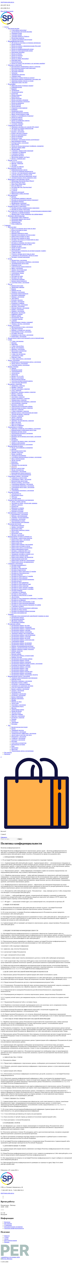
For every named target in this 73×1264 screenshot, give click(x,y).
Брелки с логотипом (17, 377)
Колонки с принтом (17, 404)
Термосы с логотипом (18, 292)
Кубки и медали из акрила (19, 133)
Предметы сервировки (18, 295)
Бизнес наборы (15, 652)
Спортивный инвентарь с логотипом (22, 485)
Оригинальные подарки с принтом (22, 408)
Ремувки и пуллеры (17, 511)
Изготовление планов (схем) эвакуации (23, 68)
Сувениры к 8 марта (17, 154)
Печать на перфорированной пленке (22, 49)
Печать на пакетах (17, 117)
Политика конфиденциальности (14, 1228)
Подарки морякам (16, 590)
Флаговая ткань (16, 60)
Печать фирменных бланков (19, 112)
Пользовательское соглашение (13, 1226)
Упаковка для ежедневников (20, 517)
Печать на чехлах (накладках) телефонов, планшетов (27, 146)
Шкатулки (14, 749)
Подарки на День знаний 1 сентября (22, 589)
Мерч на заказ (12, 227)
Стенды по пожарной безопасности (22, 171)
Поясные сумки (16, 357)
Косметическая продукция (19, 727)
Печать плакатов (16, 95)
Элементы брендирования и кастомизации (21, 500)
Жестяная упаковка (17, 620)
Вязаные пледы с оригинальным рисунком (24, 412)
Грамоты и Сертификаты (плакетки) (22, 116)
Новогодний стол (16, 543)
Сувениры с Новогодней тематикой (22, 150)
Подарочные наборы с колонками (21, 632)
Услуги (6, 27)
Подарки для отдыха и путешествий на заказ (25, 239)
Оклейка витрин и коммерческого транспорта (25, 208)
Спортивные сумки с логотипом (21, 479)
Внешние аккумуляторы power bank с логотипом (26, 436)
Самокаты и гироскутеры (19, 478)
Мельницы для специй (18, 312)
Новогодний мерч (16, 419)
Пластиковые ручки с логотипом (21, 331)
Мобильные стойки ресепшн (20, 193)
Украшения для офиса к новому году (22, 554)
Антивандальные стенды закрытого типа (23, 177)
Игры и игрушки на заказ (19, 230)
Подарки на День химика (19, 593)
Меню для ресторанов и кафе (20, 114)
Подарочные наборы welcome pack (21, 671)
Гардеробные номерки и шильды (21, 198)
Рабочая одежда (16, 679)
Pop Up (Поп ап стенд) (18, 182)
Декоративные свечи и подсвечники (22, 751)
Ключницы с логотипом (18, 471)
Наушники (14, 439)
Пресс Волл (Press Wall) (18, 184)
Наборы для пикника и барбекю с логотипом (25, 262)
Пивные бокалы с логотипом (20, 308)
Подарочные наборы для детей (20, 638)
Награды (14, 466)
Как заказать (8, 752)
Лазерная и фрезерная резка (16, 216)
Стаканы (14, 320)
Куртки (13, 720)
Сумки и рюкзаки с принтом (20, 411)
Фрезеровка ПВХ (16, 220)
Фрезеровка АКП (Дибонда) (20, 217)
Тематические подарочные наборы (21, 406)
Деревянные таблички (18, 74)
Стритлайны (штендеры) (18, 30)
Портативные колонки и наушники (22, 433)
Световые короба (16, 35)
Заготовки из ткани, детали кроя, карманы (24, 503)
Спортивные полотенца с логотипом (22, 490)
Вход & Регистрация (7, 11)
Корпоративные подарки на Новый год (20, 536)
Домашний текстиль (17, 730)
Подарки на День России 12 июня (21, 595)
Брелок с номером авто (18, 158)
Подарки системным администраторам (23, 611)
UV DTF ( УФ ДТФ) (17, 130)
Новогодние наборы (17, 541)
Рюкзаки (14, 343)
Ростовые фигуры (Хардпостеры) (21, 187)
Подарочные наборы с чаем (19, 668)
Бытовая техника (16, 435)
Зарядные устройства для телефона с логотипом (26, 428)
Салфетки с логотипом (18, 738)
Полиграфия (11, 84)
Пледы (13, 728)
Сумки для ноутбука (17, 346)
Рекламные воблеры (17, 201)
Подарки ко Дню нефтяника (19, 582)
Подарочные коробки (17, 619)
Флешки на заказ (16, 246)
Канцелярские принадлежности (21, 473)
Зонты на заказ (15, 249)
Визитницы (15, 463)
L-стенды (14, 190)
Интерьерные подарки (18, 744)
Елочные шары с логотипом (19, 143)
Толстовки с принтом (17, 397)
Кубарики (14, 109)
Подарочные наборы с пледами (20, 666)
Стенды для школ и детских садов (21, 174)
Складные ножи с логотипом (20, 282)
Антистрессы (15, 373)
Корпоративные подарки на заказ (21, 244)
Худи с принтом (16, 390)
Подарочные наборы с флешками (21, 627)
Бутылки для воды (17, 300)
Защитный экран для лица (19, 82)
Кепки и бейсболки (17, 697)
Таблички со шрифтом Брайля (20, 212)
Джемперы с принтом (18, 385)
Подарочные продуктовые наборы (21, 659)
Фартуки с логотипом (18, 716)
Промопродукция (16, 370)
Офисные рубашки (17, 714)
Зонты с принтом (16, 417)
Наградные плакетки (17, 525)
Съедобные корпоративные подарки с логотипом (26, 457)
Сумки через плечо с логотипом (21, 358)
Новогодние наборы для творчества (22, 557)
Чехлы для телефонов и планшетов (22, 447)
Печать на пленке (16, 47)
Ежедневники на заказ (18, 520)
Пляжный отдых (16, 265)
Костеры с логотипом (17, 306)
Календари (14, 93)
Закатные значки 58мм (18, 147)
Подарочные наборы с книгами (21, 636)
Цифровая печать (16, 87)
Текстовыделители (17, 328)
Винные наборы (16, 654)
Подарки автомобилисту (18, 565)
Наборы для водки (17, 651)
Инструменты (15, 274)
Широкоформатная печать (16, 41)
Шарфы (13, 700)
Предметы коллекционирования (21, 474)
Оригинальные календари (19, 558)
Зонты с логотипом (14, 360)
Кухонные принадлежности (19, 293)
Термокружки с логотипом (19, 304)
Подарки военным (17, 574)
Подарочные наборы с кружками (21, 673)
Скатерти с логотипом (18, 739)
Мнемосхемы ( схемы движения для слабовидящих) (27, 214)
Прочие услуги (12, 160)
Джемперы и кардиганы (18, 693)
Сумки (10, 339)
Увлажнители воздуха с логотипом (22, 444)
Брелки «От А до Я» (17, 376)
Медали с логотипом (17, 535)
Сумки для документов (18, 354)
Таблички (14, 73)
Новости (7, 1235)
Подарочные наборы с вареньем (21, 662)
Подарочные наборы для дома (20, 625)
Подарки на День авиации (19, 578)
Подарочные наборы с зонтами (20, 630)
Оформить (4, 837)
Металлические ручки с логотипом (22, 327)
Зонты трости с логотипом (19, 363)
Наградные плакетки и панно (20, 530)
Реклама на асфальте (17, 166)
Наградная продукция (14, 524)
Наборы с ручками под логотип (21, 330)
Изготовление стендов (15, 168)
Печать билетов (16, 104)
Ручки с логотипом (13, 325)
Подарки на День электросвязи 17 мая (23, 601)
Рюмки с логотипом (17, 309)
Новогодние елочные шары (19, 555)
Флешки (13, 438)
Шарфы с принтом (17, 387)
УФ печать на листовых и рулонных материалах (26, 42)
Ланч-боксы (15, 298)
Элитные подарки (13, 492)
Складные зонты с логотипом (20, 365)
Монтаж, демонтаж (17, 163)
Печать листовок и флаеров (19, 100)
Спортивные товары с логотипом (18, 476)
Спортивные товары (17, 273)
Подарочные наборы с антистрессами (22, 639)
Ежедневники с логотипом (19, 514)
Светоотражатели (16, 371)
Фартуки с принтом (17, 409)
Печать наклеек (16, 106)
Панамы (13, 719)
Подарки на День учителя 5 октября (22, 587)
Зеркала (13, 368)
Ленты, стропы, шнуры (18, 501)
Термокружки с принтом (18, 400)
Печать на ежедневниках (19, 135)
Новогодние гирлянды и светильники (23, 560)
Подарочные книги (17, 495)
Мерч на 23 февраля (17, 425)
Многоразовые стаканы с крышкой (22, 322)
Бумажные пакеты (17, 119)
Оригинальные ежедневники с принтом (23, 401)
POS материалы (12, 195)
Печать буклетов (16, 98)
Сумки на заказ (16, 252)
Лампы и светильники (18, 443)
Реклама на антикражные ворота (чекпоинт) (24, 200)
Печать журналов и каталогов (20, 101)
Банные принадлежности (19, 281)
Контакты (7, 754)
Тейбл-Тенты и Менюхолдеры (20, 204)
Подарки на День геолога (19, 609)
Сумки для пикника (17, 341)
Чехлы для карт (16, 460)
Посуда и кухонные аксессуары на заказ (23, 228)
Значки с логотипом (17, 527)
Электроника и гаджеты (15, 427)
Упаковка (11, 614)
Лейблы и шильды (17, 505)
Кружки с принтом (17, 395)
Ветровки (14, 724)
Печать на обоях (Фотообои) (20, 58)
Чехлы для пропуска (17, 470)
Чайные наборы (16, 316)
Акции (6, 1239)
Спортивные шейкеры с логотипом (22, 484)
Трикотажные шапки (17, 709)
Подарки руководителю (18, 570)
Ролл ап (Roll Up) (16, 185)
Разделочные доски (17, 317)
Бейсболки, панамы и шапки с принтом (23, 392)
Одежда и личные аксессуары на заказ (23, 254)
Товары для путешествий (19, 270)
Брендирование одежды (18, 141)
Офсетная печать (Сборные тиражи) (22, 85)
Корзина (6, 1242)
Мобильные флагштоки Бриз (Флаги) (22, 181)
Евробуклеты (15, 96)
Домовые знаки (16, 76)
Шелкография (15, 149)
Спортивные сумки (17, 355)
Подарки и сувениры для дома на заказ (23, 243)
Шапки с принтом (16, 393)
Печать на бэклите (17, 55)
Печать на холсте (16, 57)
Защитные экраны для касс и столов (22, 81)
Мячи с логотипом (17, 268)
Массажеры (14, 489)
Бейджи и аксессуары (17, 468)
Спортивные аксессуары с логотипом (22, 487)
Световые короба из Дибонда (20, 36)
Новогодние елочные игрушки (20, 552)
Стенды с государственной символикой (23, 173)
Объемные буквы (16, 33)
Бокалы (13, 289)
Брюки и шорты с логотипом (20, 689)
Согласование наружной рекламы (21, 31)
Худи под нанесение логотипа (20, 687)
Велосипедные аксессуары (19, 481)
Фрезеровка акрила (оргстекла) (20, 219)
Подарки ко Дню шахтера (19, 568)
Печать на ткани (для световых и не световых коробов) (28, 63)
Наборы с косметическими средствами (23, 647)
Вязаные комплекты (17, 698)
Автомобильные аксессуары (20, 263)
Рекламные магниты (17, 155)
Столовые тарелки (17, 319)
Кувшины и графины (17, 303)
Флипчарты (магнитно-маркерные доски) (24, 176)
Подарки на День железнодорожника (22, 579)
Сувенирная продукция (15, 125)
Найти (19, 839)
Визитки (14, 89)
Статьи (6, 1237)
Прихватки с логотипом (18, 736)
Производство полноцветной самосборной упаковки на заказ (30, 616)
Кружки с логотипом (17, 131)
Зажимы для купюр (17, 452)
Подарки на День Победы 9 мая (21, 584)
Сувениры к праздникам (15, 563)
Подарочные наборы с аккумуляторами (23, 635)
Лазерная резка (15, 222)
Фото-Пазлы (15, 144)
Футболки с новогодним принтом (21, 538)
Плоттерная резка (16, 62)
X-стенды (14, 189)
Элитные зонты (16, 498)
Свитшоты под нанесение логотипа (22, 686)
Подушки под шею (17, 276)
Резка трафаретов (16, 223)
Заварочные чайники (17, 287)
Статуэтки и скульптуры (18, 743)
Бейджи (13, 196)
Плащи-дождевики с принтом (20, 398)
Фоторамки (14, 747)
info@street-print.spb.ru (7, 2)
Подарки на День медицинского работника (24, 608)
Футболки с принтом (17, 717)
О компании (8, 1225)
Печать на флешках (17, 136)
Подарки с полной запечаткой (20, 257)
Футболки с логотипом (18, 695)
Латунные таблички (17, 71)
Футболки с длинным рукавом (20, 684)
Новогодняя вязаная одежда (19, 549)
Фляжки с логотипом (17, 297)
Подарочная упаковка (18, 622)
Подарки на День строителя (19, 585)
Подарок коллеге (16, 581)
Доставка (14, 165)
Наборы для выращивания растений (22, 646)
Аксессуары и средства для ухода (21, 735)
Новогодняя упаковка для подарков (22, 544)
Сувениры (7, 225)
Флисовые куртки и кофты (19, 682)
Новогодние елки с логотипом (20, 539)
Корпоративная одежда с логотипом (19, 676)
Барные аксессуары (17, 285)
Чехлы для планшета (17, 347)
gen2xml (13, 449)
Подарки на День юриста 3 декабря (22, 576)
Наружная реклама (13, 28)
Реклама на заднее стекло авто (20, 209)
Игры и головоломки (17, 271)
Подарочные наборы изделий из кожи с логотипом (26, 663)
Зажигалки (14, 374)
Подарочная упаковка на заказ (20, 238)
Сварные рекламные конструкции (21, 39)
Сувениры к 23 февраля (18, 152)
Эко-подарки (15, 597)
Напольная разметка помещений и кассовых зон (26, 79)
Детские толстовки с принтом (20, 389)
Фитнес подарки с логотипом (20, 482)
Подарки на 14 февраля (18, 600)
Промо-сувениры (13, 366)
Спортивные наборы (17, 641)
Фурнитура (14, 506)
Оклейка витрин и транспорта (17, 206)
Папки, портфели (16, 454)
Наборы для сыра (16, 657)
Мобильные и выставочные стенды (18, 179)
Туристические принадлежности (21, 266)
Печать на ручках (16, 138)
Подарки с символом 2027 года (20, 551)
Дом (9, 725)
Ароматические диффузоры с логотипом (23, 733)
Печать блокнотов (16, 122)
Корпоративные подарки (15, 446)
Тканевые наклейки (17, 509)
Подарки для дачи (16, 277)
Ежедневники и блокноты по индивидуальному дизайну (28, 250)
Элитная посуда (16, 493)
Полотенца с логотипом (18, 732)
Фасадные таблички (17, 69)
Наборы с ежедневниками (19, 516)
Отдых (10, 258)
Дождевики (14, 722)
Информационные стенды (19, 170)
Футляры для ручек (17, 333)
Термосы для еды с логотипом (20, 324)
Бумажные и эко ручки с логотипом (22, 335)
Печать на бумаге (16, 54)
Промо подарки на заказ (18, 247)
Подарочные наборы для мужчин (21, 644)
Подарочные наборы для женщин (21, 643)
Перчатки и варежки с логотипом (21, 681)
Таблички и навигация (15, 65)
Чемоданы (14, 344)
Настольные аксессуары (18, 451)
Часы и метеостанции (18, 458)
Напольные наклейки (17, 52)
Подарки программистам (19, 612)
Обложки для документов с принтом (22, 420)
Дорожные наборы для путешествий (22, 633)
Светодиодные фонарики (19, 382)
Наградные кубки (16, 528)
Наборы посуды (16, 290)
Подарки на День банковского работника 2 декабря (27, 598)
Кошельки (14, 462)
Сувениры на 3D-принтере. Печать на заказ (24, 255)
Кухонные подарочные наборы (20, 665)
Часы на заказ (15, 231)
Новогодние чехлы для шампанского (22, 562)
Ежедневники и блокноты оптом (18, 512)
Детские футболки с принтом (20, 414)
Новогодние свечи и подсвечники (21, 547)
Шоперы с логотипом (18, 349)
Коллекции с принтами (15, 384)
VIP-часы (14, 497)
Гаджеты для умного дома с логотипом (23, 441)
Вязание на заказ (16, 701)
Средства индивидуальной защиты (22, 381)
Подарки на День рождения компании (23, 603)
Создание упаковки (17, 123)
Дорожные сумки (16, 352)
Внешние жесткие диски (18, 431)
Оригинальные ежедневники (20, 522)
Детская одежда (16, 713)
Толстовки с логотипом (18, 705)
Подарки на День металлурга (20, 573)
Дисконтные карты (17, 92)
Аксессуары (15, 703)
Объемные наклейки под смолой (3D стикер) (25, 127)
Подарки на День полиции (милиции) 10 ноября (26, 605)
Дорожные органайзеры (18, 455)
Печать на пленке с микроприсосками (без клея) (26, 46)
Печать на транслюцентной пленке (22, 50)
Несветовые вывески (17, 38)
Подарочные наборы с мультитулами (22, 655)
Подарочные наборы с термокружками (23, 628)
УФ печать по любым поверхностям (22, 128)
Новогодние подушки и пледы (20, 546)
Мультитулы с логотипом (19, 260)
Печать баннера (16, 44)
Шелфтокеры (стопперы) (19, 203)
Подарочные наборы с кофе (19, 670)
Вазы (13, 746)
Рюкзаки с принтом (17, 416)
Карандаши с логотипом (18, 336)
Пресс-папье (15, 532)
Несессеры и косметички (19, 351)
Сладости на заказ (16, 241)
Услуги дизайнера (16, 162)
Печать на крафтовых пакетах (20, 120)
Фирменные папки (17, 111)
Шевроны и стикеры (17, 508)
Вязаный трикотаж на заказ (19, 233)
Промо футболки (16, 711)
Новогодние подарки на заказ (20, 236)
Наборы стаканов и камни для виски (22, 649)
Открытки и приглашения (19, 108)
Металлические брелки (18, 379)
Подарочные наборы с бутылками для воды (24, 674)
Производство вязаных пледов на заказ (23, 235)
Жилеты (13, 708)
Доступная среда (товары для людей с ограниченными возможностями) (29, 211)
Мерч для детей (16, 422)
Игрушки (14, 741)
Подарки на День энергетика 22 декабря (23, 571)
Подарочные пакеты (17, 617)
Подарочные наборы (14, 624)
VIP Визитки (15, 90)
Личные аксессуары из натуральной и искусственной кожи (26, 338)
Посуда (10, 284)
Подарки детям (16, 566)
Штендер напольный (17, 192)
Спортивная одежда (17, 706)
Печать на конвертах (17, 103)
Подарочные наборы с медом (20, 660)
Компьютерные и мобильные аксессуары (23, 430)
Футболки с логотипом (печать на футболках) (25, 139)
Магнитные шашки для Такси (20, 157)
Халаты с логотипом (17, 690)
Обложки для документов (19, 465)
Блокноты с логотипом (18, 519)
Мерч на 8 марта (16, 424)
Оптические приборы (18, 279)
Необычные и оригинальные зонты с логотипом (26, 362)
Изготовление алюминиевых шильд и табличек (25, 66)
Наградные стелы (16, 533)
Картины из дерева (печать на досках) (22, 77)
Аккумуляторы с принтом (19, 403)
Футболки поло (16, 692)
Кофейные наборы (17, 314)
